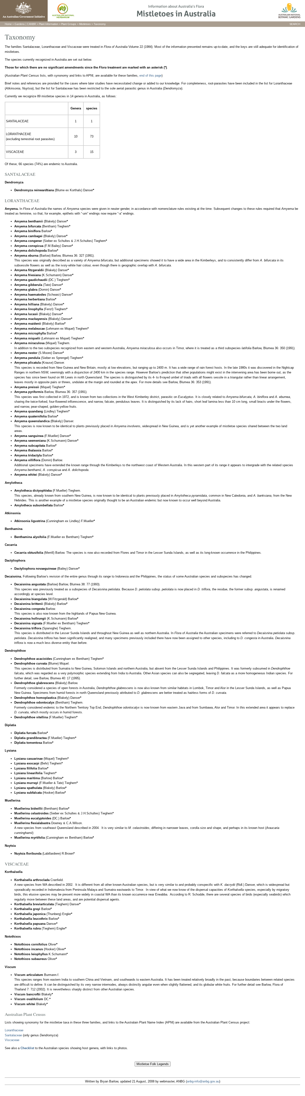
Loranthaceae (14, 1030)
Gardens (20, 24)
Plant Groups (68, 24)
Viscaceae (12, 1040)
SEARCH (295, 24)
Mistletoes (85, 24)
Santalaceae (13, 1035)
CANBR (31, 24)
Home (8, 24)
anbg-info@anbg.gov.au (203, 1081)
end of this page (150, 75)
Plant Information (48, 24)
